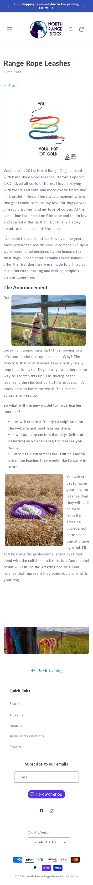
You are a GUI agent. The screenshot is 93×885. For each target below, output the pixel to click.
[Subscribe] (73, 777)
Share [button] (12, 86)
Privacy (15, 747)
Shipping (16, 714)
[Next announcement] (84, 6)
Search (15, 704)
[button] (9, 29)
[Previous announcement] (9, 6)
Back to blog (50, 670)
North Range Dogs (38, 876)
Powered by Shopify (64, 876)
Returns (16, 725)
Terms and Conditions (27, 736)
